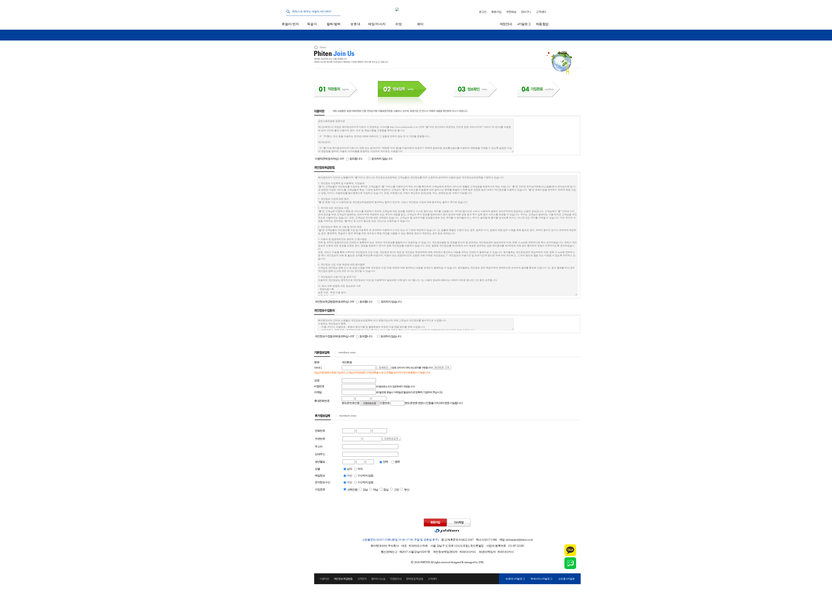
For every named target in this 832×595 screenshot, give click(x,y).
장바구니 (526, 11)
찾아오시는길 (378, 578)
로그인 (482, 11)
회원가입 (496, 11)
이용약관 (324, 578)
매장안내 (506, 24)
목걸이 (312, 24)
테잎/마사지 (377, 24)
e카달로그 (524, 24)
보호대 (355, 24)
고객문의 (362, 578)
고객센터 (541, 11)
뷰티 (420, 24)
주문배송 (511, 11)
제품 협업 (542, 24)
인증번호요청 (369, 403)
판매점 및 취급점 (414, 578)
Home (323, 47)
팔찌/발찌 (334, 24)
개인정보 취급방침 (343, 578)
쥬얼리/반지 (290, 24)
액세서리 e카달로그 (541, 578)
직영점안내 (395, 578)
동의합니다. (355, 158)
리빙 (398, 24)
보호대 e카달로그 (515, 578)
